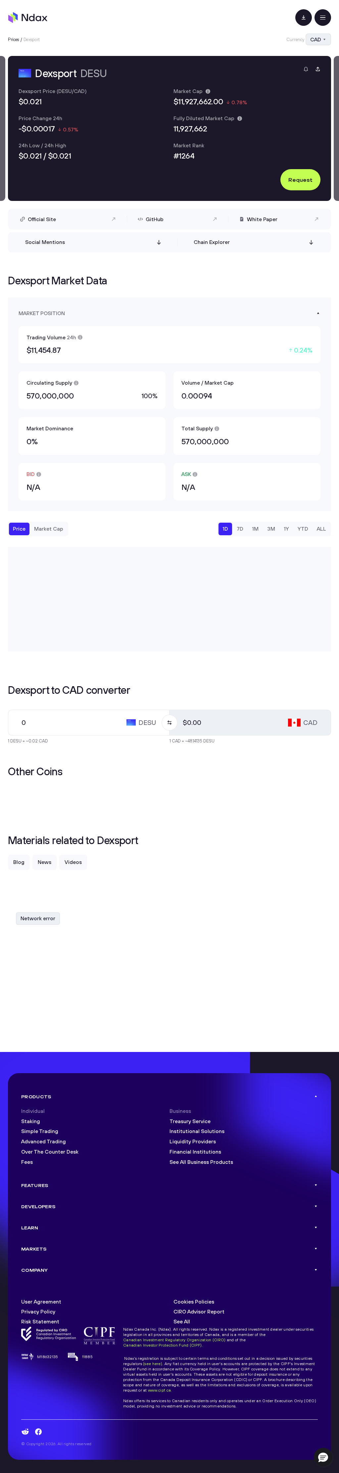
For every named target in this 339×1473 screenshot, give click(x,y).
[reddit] (25, 1432)
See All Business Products (201, 1162)
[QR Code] (303, 17)
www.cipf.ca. (160, 1390)
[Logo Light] (28, 17)
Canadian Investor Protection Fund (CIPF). (163, 1345)
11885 (87, 1356)
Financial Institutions (195, 1151)
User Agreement (41, 1301)
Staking (30, 1121)
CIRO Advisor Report (198, 1311)
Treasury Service (190, 1121)
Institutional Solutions (197, 1131)
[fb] (38, 1432)
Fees (27, 1162)
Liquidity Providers (193, 1141)
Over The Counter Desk (49, 1151)
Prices (13, 39)
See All (181, 1321)
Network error (38, 918)
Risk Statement (40, 1321)
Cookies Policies (193, 1301)
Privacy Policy (38, 1311)
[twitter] (65, 1432)
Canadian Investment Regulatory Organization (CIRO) (174, 1339)
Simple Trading (39, 1131)
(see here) (152, 1363)
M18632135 (47, 1356)
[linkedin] (52, 1432)
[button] (323, 1457)
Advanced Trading (43, 1141)
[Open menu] (323, 17)
